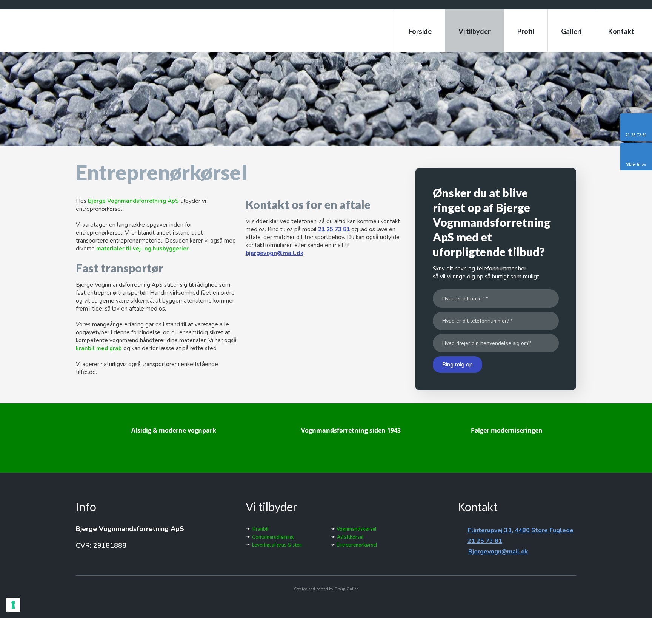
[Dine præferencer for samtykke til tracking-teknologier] (13, 605)
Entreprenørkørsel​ (356, 545)
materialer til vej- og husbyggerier (142, 248)
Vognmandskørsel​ (355, 529)
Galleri (571, 31)
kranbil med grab (99, 348)
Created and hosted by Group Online (326, 589)
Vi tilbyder (474, 31)
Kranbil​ (260, 529)
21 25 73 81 (334, 229)
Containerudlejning (273, 537)
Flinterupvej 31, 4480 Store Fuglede (520, 530)
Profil (525, 31)
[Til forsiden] (106, 31)
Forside (420, 31)
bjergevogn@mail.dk (274, 253)
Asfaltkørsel (350, 537)
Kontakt (621, 31)
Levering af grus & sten (277, 545)
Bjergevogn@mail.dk (498, 551)
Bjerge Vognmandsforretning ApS (133, 201)
